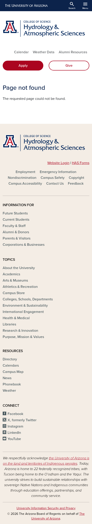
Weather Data (43, 52)
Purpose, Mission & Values (23, 337)
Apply (23, 65)
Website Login (58, 163)
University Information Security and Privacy (46, 508)
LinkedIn (14, 432)
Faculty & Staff (14, 226)
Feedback (76, 183)
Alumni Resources (73, 52)
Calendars (11, 365)
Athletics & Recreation (20, 286)
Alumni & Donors (16, 232)
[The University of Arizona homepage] (26, 5)
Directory (10, 359)
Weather (9, 390)
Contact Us (55, 183)
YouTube (14, 439)
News (7, 378)
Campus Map (13, 372)
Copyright (76, 177)
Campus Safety (53, 177)
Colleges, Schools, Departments (28, 299)
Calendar (21, 52)
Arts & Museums (15, 280)
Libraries (9, 324)
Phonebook (12, 384)
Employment (25, 172)
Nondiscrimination (22, 177)
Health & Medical (16, 318)
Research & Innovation (20, 330)
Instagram (15, 426)
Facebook (15, 414)
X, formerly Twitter (22, 420)
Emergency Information (58, 172)
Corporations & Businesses (23, 244)
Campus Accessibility (25, 183)
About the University (19, 268)
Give (69, 65)
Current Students (16, 219)
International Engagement (23, 312)
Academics (11, 274)
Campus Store (14, 293)
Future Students (15, 213)
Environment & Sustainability (25, 305)
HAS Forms (80, 163)
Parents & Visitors (16, 238)
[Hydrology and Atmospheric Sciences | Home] (46, 28)
